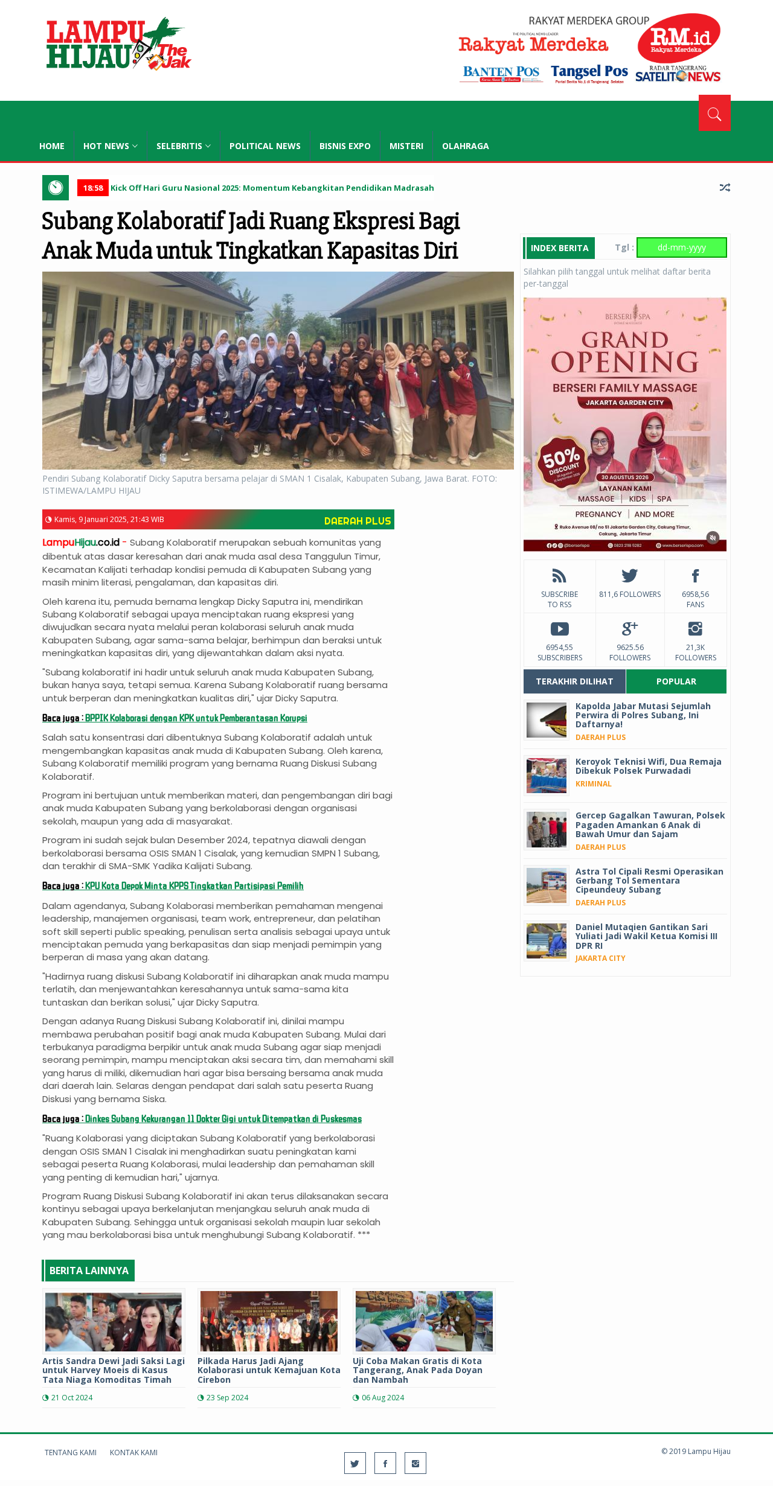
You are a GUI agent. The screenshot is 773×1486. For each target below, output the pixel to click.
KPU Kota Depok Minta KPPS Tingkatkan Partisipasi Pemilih (173, 885)
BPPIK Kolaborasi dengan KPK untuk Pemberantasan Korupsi (174, 717)
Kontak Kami (134, 1452)
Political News (265, 145)
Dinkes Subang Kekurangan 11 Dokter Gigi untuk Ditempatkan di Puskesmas (202, 1118)
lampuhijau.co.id (117, 45)
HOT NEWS (106, 145)
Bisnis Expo (345, 145)
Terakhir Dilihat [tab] (575, 681)
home (52, 145)
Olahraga (465, 145)
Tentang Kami (71, 1452)
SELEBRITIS (179, 145)
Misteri (406, 145)
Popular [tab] (676, 681)
